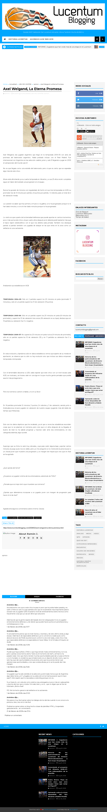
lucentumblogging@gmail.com (87, 330)
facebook (60, 596)
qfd (78, 537)
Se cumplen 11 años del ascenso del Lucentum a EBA (94, 501)
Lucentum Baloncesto (84, 214)
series (91, 554)
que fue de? (82, 540)
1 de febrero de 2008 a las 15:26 (18, 667)
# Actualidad (12, 518)
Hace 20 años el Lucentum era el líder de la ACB (93, 512)
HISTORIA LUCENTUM (18, 39)
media (88, 533)
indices (80, 557)
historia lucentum (93, 47)
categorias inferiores (87, 544)
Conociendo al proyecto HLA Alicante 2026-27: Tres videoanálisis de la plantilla (93, 375)
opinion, (46, 93)
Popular (89, 336)
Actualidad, (27, 93)
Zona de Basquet (82, 212)
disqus (36, 596)
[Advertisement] (53, 65)
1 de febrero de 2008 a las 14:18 (18, 645)
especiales (81, 566)
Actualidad (13, 84)
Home (5, 84)
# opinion (37, 518)
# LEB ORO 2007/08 (25, 518)
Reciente (79, 336)
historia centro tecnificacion (84, 561)
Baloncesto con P (82, 215)
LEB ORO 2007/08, (37, 93)
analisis (80, 533)
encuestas (81, 547)
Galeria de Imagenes (86, 551)
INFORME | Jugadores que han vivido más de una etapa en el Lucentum (52, 47)
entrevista (81, 554)
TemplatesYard (50, 809)
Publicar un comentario (13, 715)
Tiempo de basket (82, 217)
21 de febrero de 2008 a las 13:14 (18, 711)
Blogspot (74, 809)
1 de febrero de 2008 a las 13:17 (18, 627)
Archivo (100, 336)
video (96, 533)
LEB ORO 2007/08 (25, 84)
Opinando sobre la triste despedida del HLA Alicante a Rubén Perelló (57, 794)
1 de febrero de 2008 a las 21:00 (18, 693)
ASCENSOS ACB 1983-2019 (41, 39)
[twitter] (103, 726)
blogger (13, 596)
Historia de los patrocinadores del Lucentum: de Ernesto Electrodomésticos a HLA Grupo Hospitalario (94, 361)
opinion (36, 84)
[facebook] (100, 726)
